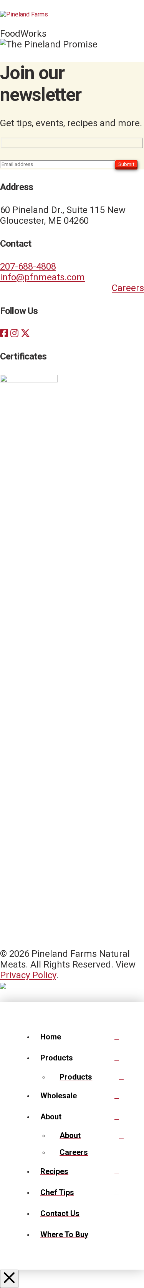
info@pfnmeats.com (42, 277)
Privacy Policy (28, 975)
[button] (135, 14)
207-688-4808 (28, 266)
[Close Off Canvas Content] (9, 1279)
